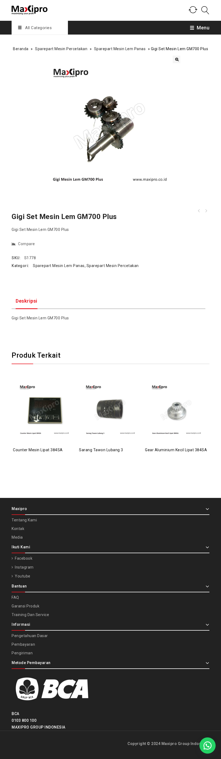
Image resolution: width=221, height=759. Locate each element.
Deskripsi (26, 301)
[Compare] (39, 397)
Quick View (50, 397)
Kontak (18, 528)
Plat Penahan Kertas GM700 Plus (206, 211)
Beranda (21, 49)
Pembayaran (23, 644)
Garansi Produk (25, 606)
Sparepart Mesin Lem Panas (120, 49)
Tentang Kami (24, 520)
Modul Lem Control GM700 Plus (199, 211)
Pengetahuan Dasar (30, 636)
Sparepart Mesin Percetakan (61, 49)
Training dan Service (30, 615)
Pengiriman (22, 653)
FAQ (15, 597)
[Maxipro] (29, 9)
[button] (176, 59)
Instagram (24, 567)
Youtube (22, 576)
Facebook (23, 558)
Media (17, 537)
